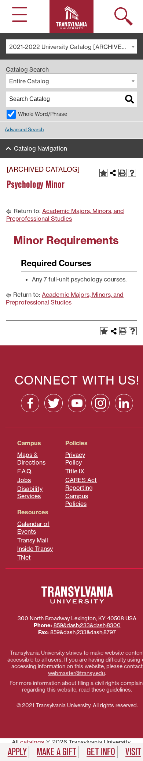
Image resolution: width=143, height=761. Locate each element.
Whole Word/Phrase (42, 114)
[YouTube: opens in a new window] (77, 403)
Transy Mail (32, 540)
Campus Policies (76, 499)
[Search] (129, 99)
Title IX (74, 471)
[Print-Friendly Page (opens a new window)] (122, 173)
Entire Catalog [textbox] (29, 81)
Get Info (101, 751)
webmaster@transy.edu (76, 673)
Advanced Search (24, 129)
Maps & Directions (31, 458)
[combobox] (71, 46)
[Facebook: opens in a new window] (30, 403)
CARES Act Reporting (81, 483)
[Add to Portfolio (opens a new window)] (103, 173)
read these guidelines (105, 689)
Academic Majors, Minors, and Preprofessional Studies (65, 214)
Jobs (24, 480)
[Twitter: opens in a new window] (53, 403)
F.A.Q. (24, 471)
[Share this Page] (113, 173)
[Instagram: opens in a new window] (100, 403)
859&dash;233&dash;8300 (87, 625)
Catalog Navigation (40, 148)
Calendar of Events (33, 527)
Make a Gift (56, 751)
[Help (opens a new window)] (132, 173)
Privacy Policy (75, 458)
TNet (24, 557)
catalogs (32, 742)
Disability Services (30, 492)
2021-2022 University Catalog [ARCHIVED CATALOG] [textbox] (73, 46)
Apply (17, 751)
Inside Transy (35, 548)
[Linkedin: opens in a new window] (124, 403)
